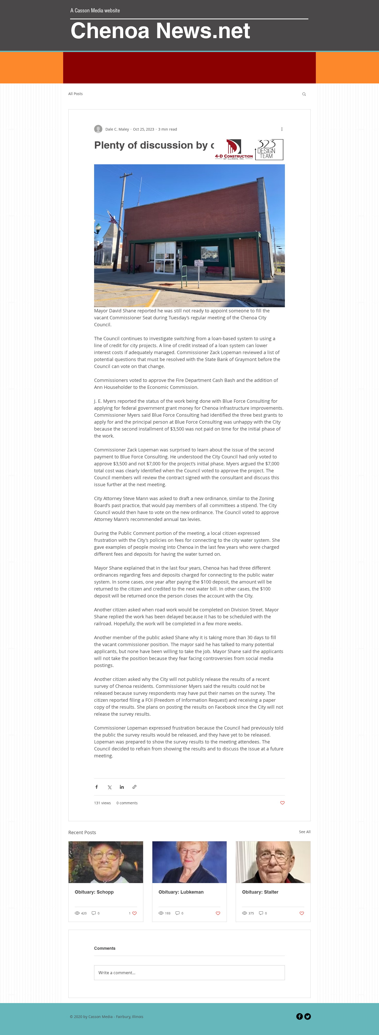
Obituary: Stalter (260, 892)
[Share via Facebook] (96, 786)
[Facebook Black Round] (299, 1016)
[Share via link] (134, 786)
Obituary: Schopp (94, 892)
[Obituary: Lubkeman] (189, 862)
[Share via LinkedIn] (121, 786)
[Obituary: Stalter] (273, 862)
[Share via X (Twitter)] (109, 786)
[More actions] (282, 129)
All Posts (75, 93)
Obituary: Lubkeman (181, 892)
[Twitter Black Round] (307, 1016)
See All (305, 831)
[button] (304, 94)
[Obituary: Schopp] (106, 862)
